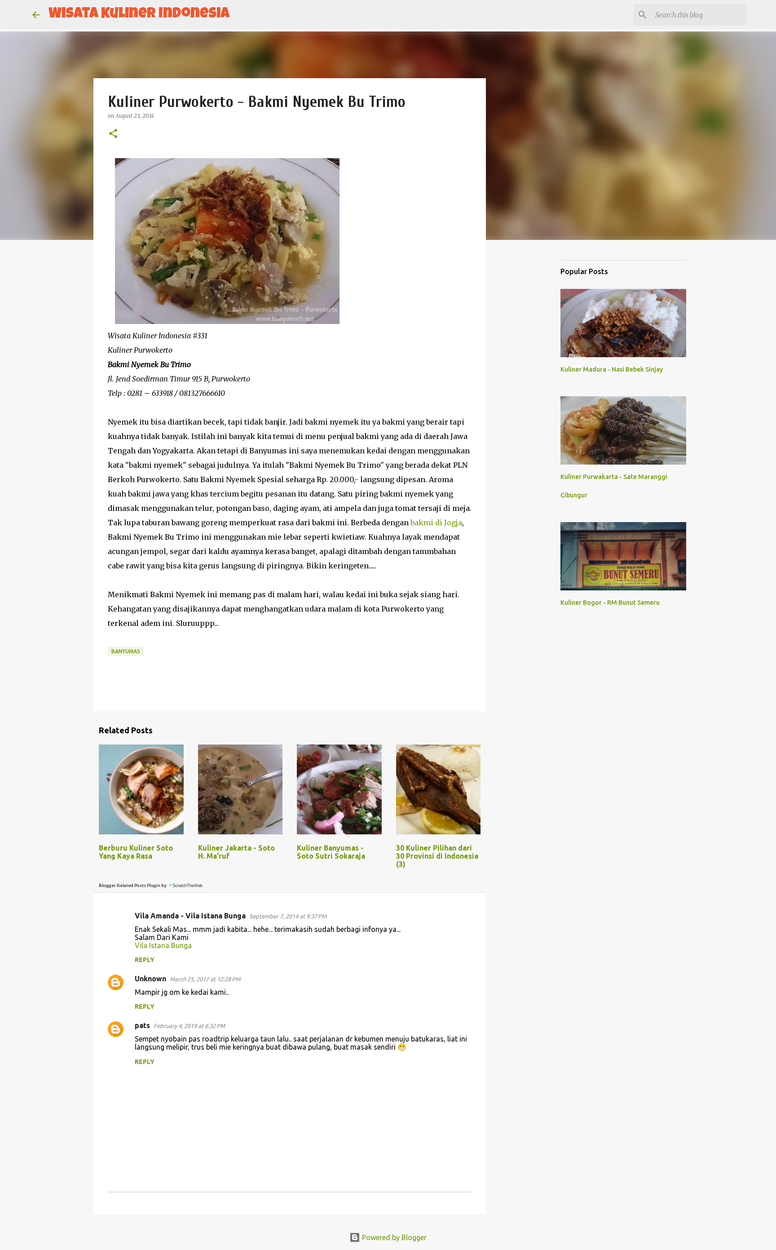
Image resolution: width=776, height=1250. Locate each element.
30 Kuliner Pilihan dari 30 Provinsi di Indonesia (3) (437, 856)
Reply (144, 959)
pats (142, 1025)
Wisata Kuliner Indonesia (138, 14)
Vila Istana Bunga (163, 945)
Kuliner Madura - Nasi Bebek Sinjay (611, 369)
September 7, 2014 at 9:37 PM (287, 916)
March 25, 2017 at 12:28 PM (205, 979)
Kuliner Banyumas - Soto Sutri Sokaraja (331, 852)
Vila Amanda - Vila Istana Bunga (190, 916)
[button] (113, 134)
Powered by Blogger (393, 1237)
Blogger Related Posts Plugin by (133, 885)
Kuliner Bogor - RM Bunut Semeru (610, 602)
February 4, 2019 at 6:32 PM (189, 1026)
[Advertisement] (531, 388)
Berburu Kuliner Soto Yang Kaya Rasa (136, 852)
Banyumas (125, 651)
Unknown (150, 979)
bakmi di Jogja (436, 522)
